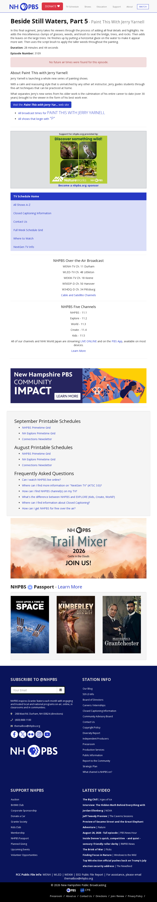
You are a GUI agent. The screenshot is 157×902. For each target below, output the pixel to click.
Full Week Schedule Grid (28, 230)
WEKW (69, 874)
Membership (18, 832)
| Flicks (97, 849)
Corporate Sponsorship (24, 810)
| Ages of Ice (97, 799)
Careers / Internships (94, 705)
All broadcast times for (61, 113)
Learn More (78, 351)
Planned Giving (19, 844)
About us (71, 896)
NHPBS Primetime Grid (36, 427)
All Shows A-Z (21, 205)
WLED (57, 874)
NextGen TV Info (23, 247)
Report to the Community (96, 760)
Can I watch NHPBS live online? (41, 479)
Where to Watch (23, 238)
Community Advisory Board (98, 716)
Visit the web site (41, 104)
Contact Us (20, 221)
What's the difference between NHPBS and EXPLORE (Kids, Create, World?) (68, 497)
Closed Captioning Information (32, 213)
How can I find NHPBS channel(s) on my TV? (49, 491)
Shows (87, 6)
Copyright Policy (91, 727)
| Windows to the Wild (109, 855)
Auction (15, 799)
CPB (87, 890)
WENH (47, 874)
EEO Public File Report (89, 874)
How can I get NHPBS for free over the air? (48, 508)
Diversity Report (91, 733)
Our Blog (87, 688)
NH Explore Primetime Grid (38, 433)
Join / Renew (117, 896)
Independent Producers (96, 738)
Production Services (93, 749)
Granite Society (19, 821)
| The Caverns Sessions (108, 816)
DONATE (51, 6)
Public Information (93, 755)
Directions (101, 896)
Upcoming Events (20, 849)
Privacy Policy (135, 896)
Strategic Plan (90, 766)
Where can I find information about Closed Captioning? (56, 502)
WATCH (143, 6)
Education (102, 6)
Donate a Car (18, 816)
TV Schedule (72, 6)
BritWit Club (17, 805)
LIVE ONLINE (88, 341)
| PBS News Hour (110, 832)
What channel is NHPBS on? (97, 772)
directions (56, 713)
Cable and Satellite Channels (78, 295)
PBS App (117, 341)
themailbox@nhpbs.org (27, 726)
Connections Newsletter (37, 439)
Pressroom (89, 744)
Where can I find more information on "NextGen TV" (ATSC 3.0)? (62, 485)
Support (117, 6)
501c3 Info (88, 694)
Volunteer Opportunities (24, 855)
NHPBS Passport (20, 838)
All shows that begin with (36, 119)
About (130, 6)
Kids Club (16, 827)
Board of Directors (93, 699)
